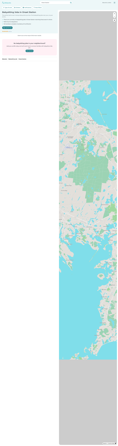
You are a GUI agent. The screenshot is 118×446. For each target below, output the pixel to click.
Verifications (27, 7)
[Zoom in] (114, 13)
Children (17, 7)
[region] (88, 228)
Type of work (8, 7)
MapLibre (105, 443)
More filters (38, 7)
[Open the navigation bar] (114, 2)
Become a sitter (106, 2)
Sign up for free (7, 27)
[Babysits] (6, 2)
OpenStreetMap (111, 443)
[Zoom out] (114, 16)
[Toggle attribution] (115, 443)
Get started (29, 51)
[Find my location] (114, 20)
